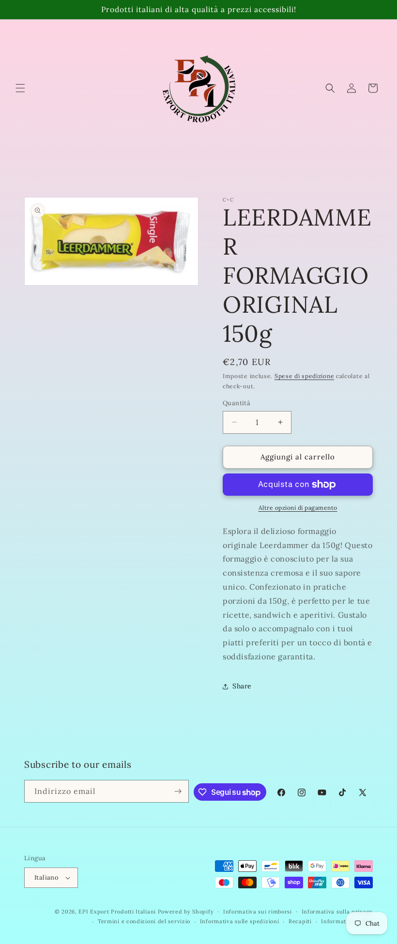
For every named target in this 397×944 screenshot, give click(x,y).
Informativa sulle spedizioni (239, 921)
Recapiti (300, 921)
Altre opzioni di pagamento (298, 507)
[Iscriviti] (177, 791)
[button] (20, 88)
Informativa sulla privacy (337, 911)
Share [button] (242, 686)
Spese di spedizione (304, 376)
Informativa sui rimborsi (257, 911)
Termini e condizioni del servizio (144, 921)
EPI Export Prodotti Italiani (117, 911)
